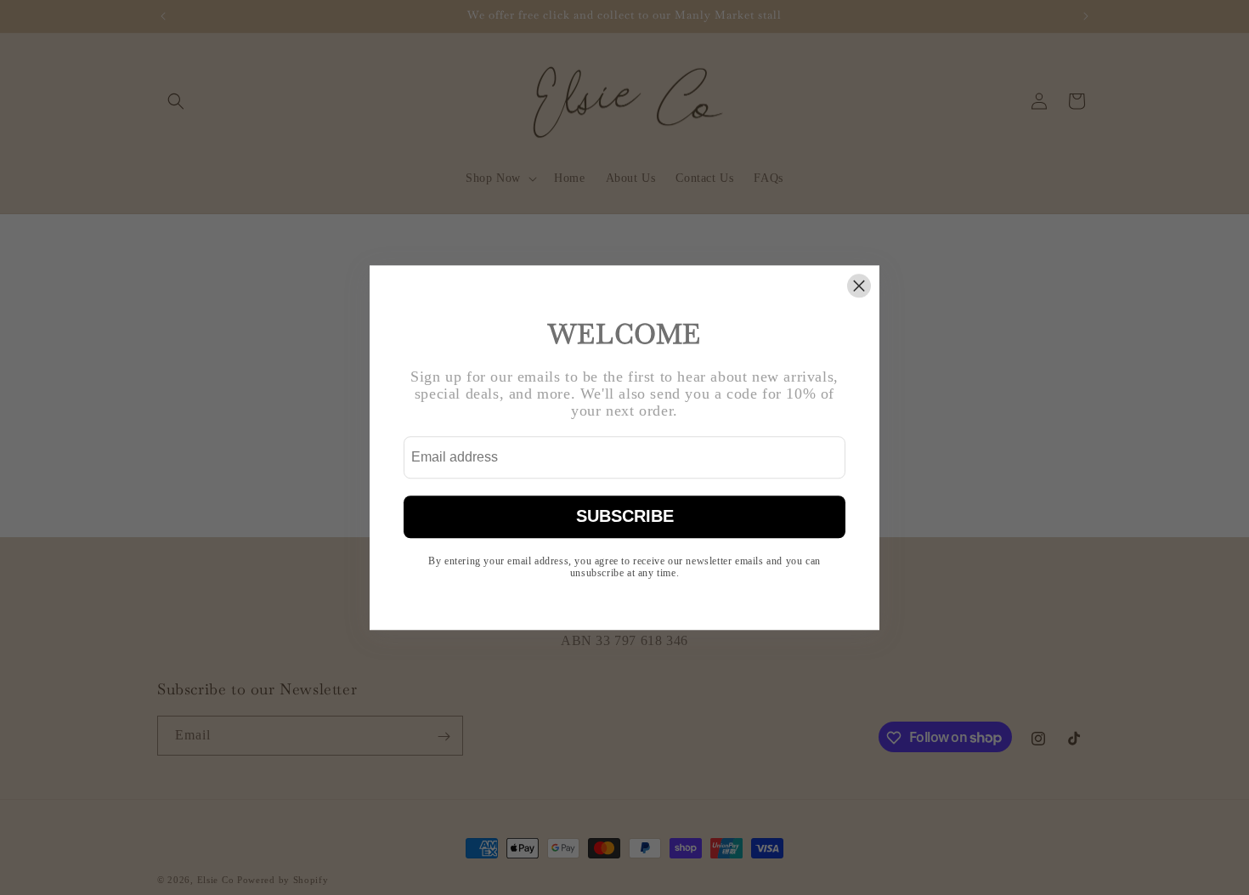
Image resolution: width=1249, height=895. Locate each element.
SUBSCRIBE (625, 516)
